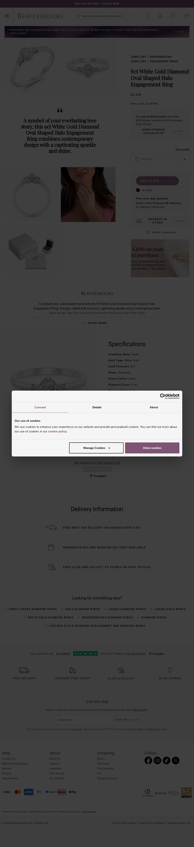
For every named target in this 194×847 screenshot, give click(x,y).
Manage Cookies (94, 447)
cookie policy (57, 431)
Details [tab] (97, 407)
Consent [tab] (40, 407)
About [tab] (154, 407)
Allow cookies (152, 447)
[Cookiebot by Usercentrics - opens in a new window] (162, 396)
